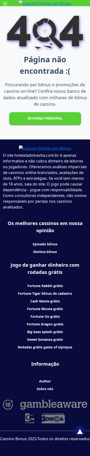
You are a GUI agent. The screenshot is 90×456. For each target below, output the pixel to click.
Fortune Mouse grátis (45, 308)
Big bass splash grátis (45, 331)
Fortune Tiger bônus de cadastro (45, 293)
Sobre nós (45, 389)
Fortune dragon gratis (45, 324)
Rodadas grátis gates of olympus (45, 347)
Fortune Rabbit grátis (45, 285)
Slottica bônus (45, 251)
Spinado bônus (45, 244)
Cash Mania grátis (45, 301)
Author (45, 381)
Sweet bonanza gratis (45, 339)
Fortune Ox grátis (45, 316)
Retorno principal (45, 118)
